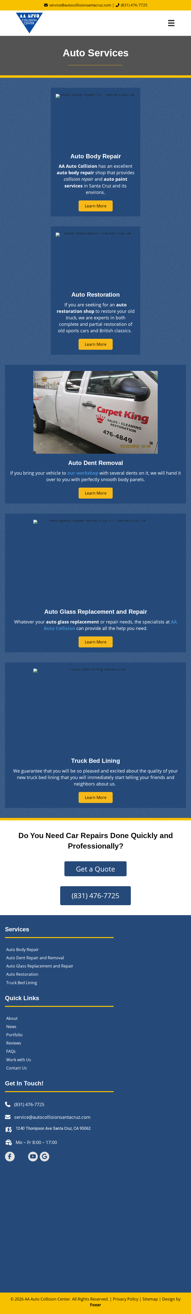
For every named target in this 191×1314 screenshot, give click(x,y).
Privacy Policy (125, 1299)
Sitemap (150, 1299)
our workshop (82, 473)
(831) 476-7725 (133, 4)
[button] (96, 205)
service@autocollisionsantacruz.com (79, 4)
